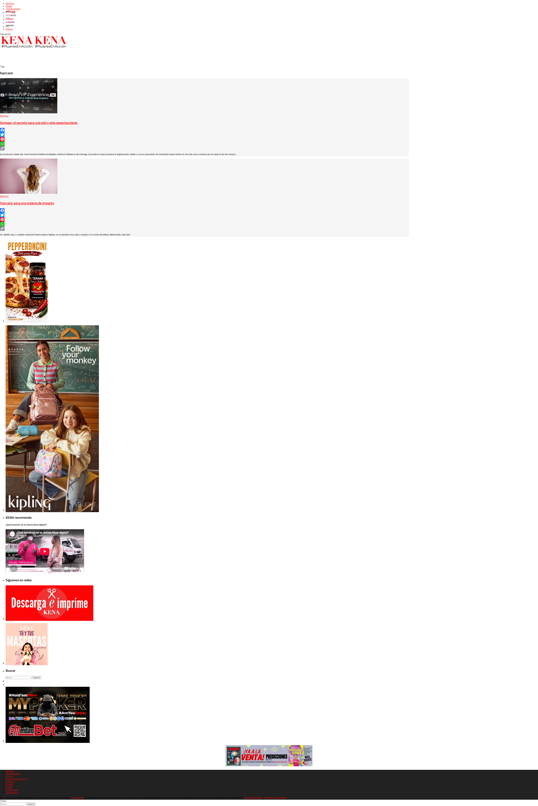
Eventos (10, 781)
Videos (9, 29)
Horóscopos (12, 789)
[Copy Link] (204, 148)
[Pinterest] (204, 139)
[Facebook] (204, 130)
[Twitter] (204, 134)
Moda (9, 6)
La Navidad (12, 792)
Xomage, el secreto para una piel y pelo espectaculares (38, 122)
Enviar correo (77, 798)
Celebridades (13, 9)
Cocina (9, 776)
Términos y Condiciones (275, 798)
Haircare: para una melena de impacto (27, 202)
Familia (9, 784)
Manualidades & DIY (17, 779)
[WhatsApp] (204, 143)
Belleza (10, 3)
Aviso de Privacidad (253, 798)
